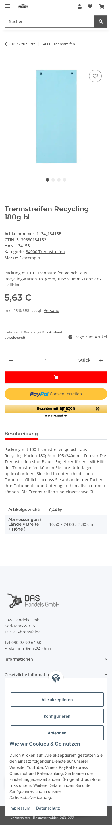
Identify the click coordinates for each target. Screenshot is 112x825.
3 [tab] (59, 180)
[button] (79, 6)
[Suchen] (100, 21)
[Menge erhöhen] (100, 360)
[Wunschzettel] (90, 6)
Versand (51, 310)
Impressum (19, 808)
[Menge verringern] (11, 360)
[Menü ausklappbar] (7, 3)
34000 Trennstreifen (45, 251)
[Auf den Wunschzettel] (95, 76)
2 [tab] (53, 180)
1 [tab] (47, 180)
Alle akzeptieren (57, 699)
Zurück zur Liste (22, 43)
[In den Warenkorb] (9, 62)
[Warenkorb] (101, 6)
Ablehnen (57, 732)
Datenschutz (48, 808)
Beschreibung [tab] (21, 433)
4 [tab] (64, 180)
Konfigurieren (57, 716)
